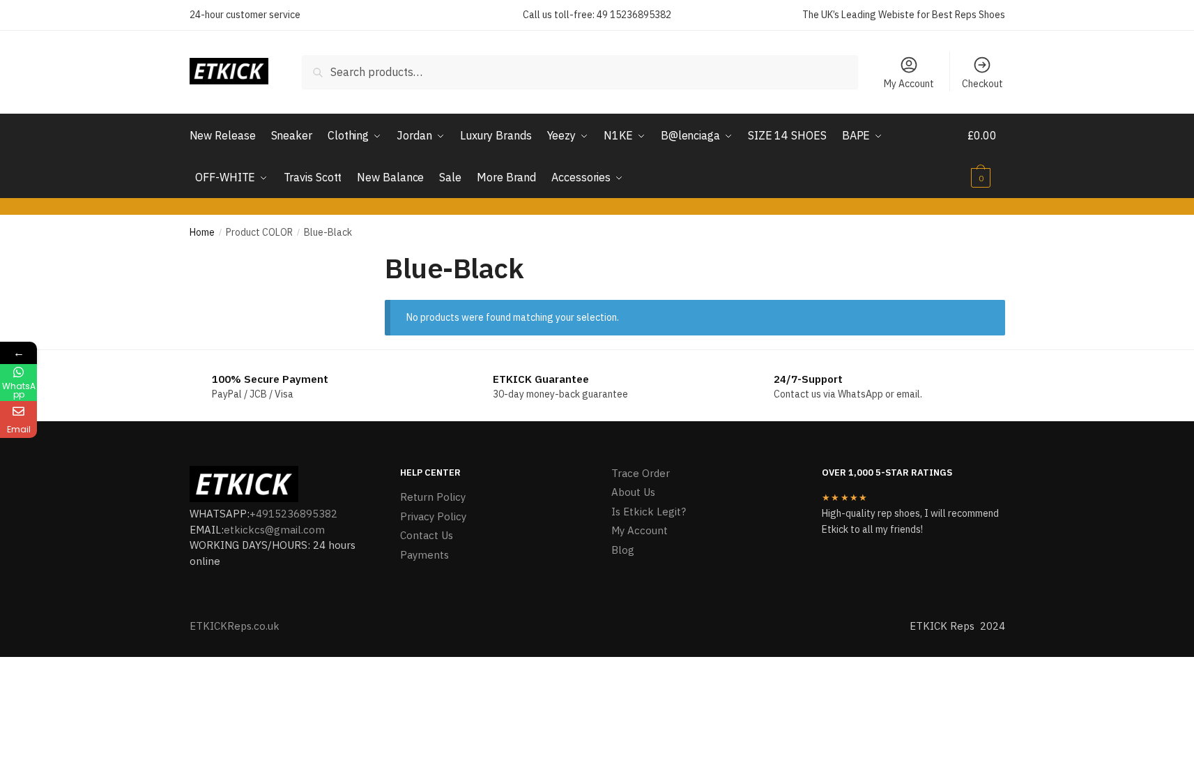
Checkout (982, 83)
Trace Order (640, 473)
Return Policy (433, 497)
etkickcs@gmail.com (274, 529)
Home (202, 232)
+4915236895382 (293, 513)
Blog (622, 550)
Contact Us (426, 535)
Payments (424, 554)
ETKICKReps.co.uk (235, 626)
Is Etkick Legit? (648, 511)
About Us (633, 492)
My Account (909, 83)
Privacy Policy (433, 516)
